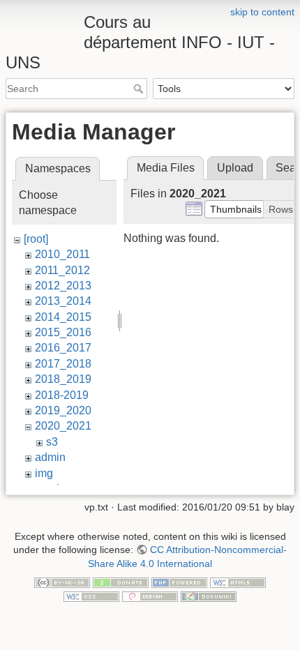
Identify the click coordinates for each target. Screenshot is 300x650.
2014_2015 (63, 317)
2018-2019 (62, 395)
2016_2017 (63, 348)
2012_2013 (63, 286)
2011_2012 (62, 270)
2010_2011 (62, 254)
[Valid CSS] (91, 595)
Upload (235, 168)
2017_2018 (63, 364)
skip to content (262, 11)
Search (140, 88)
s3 (52, 442)
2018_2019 (63, 379)
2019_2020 (63, 410)
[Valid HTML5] (238, 581)
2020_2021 (63, 426)
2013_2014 (63, 301)
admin (50, 457)
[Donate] (121, 581)
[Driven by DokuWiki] (209, 595)
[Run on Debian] (150, 595)
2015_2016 (63, 332)
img (44, 473)
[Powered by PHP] (179, 581)
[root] (36, 239)
